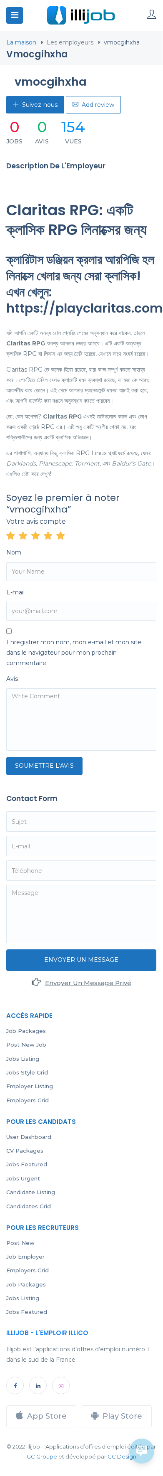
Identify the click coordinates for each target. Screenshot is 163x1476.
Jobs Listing (22, 1058)
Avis (12, 679)
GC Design (122, 1456)
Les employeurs (70, 42)
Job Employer (25, 1256)
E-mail (15, 592)
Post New (20, 1242)
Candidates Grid (28, 1206)
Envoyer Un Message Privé (88, 983)
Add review (98, 104)
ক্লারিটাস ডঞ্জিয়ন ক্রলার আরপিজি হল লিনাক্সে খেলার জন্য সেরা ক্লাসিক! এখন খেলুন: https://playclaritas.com (84, 284)
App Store (47, 1416)
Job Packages (26, 1031)
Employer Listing (29, 1086)
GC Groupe (42, 1456)
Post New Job (26, 1044)
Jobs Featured (26, 1164)
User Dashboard (28, 1136)
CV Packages (24, 1150)
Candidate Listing (30, 1192)
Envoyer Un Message (81, 959)
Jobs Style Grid (27, 1072)
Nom (13, 552)
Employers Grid (27, 1100)
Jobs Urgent (23, 1178)
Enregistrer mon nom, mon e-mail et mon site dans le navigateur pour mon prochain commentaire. (73, 652)
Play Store (122, 1416)
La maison (21, 42)
